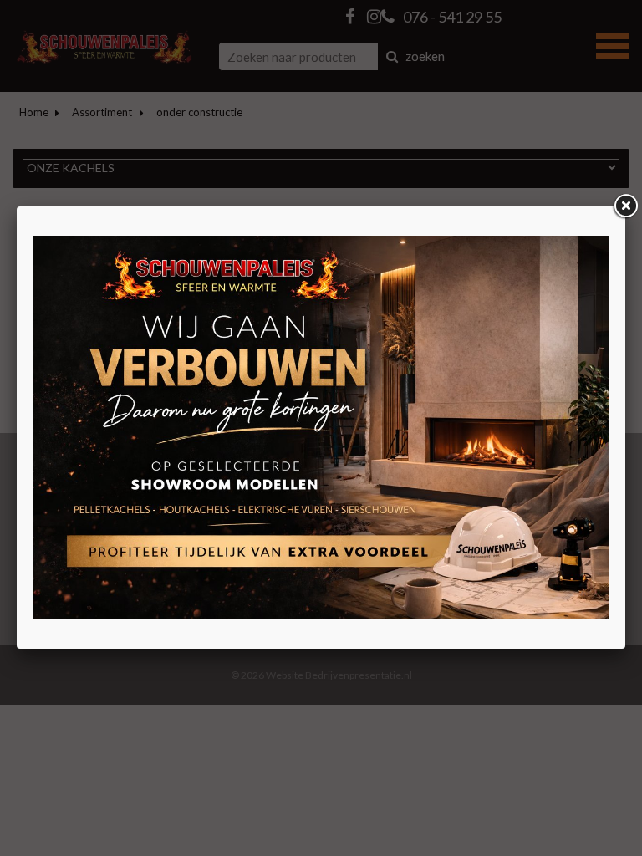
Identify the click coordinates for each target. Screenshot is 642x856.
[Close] (625, 206)
